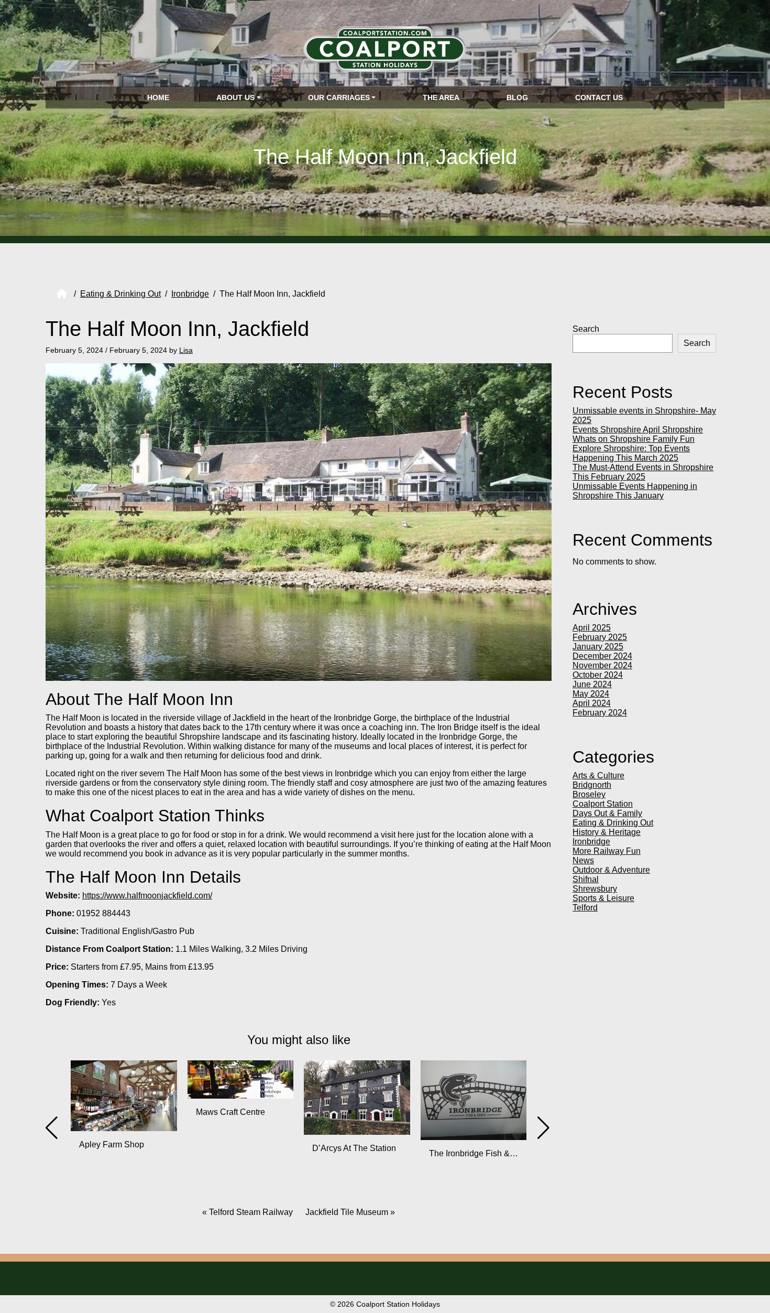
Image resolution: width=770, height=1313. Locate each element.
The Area (441, 97)
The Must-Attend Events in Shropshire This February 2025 (643, 472)
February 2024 (600, 712)
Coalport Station (603, 803)
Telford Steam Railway (251, 1212)
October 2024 (598, 674)
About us (235, 97)
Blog (517, 97)
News (583, 860)
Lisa (186, 350)
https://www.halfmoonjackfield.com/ (147, 895)
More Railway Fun (607, 851)
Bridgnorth (592, 784)
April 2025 (592, 627)
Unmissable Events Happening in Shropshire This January (635, 491)
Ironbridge (190, 293)
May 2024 (591, 693)
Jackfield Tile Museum (346, 1212)
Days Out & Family (607, 813)
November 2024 (602, 665)
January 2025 (598, 646)
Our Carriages (339, 97)
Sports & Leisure (603, 898)
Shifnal (586, 879)
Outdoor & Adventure (611, 869)
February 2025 (600, 637)
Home (158, 97)
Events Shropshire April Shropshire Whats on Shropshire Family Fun (638, 434)
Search (586, 328)
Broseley (589, 794)
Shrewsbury (595, 888)
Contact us (599, 97)
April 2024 (592, 703)
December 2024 (602, 656)
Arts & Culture (598, 775)
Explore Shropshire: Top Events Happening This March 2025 (631, 453)
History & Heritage (607, 832)
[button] (257, 1188)
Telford (585, 907)
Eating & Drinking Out (120, 293)
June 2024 (592, 684)
